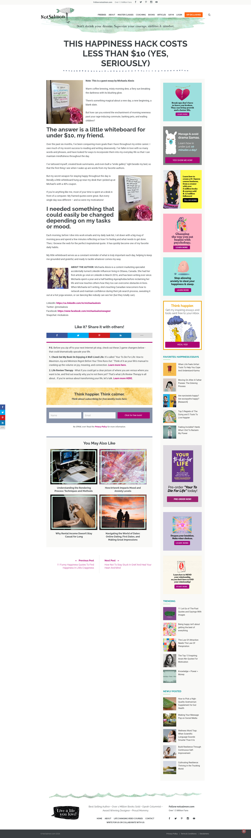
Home (99, 818)
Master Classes (125, 15)
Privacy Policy (172, 834)
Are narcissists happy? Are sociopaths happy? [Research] (188, 398)
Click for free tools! (133, 415)
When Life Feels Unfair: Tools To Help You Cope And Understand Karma (189, 367)
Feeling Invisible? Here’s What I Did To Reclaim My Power (189, 430)
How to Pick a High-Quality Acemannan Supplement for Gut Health (187, 703)
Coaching (141, 15)
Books (151, 15)
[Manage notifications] (244, 831)
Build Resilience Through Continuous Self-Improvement (189, 750)
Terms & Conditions (188, 834)
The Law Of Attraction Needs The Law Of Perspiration (188, 643)
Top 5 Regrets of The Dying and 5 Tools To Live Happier (188, 414)
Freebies (102, 15)
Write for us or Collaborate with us (125, 822)
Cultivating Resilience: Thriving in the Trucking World (189, 765)
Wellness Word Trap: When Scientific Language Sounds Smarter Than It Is (187, 735)
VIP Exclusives (193, 15)
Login (179, 15)
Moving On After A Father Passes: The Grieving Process (189, 383)
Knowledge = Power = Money (188, 673)
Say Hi (171, 15)
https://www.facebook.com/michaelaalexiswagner (84, 311)
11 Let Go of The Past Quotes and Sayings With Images (189, 611)
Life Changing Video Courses (128, 818)
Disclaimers (204, 834)
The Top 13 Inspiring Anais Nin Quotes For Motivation (188, 658)
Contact (149, 818)
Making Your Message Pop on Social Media (188, 716)
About (112, 15)
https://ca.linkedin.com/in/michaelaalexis (78, 303)
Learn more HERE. (123, 378)
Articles (161, 15)
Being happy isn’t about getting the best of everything (189, 627)
